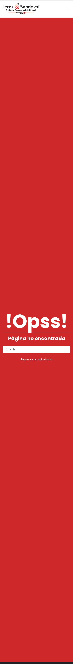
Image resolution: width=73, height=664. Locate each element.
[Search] (65, 349)
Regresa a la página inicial (36, 359)
